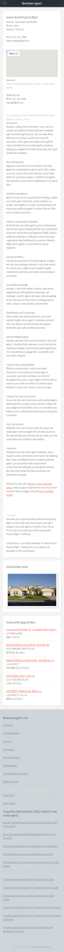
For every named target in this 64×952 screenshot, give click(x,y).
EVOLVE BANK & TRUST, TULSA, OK (20, 676)
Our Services (8, 749)
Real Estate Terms (11, 782)
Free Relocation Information (15, 774)
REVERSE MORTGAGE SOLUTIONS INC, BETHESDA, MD (27, 645)
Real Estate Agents (11, 757)
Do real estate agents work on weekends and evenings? (28, 854)
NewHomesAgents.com (40, 947)
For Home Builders (11, 733)
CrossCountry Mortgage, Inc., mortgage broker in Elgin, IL (31, 629)
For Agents (8, 725)
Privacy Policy (9, 795)
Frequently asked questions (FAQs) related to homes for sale (30, 888)
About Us (7, 741)
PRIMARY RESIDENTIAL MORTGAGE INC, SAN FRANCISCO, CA (30, 660)
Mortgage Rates (10, 765)
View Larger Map (10, 80)
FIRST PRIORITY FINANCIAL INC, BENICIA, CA (24, 691)
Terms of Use (9, 803)
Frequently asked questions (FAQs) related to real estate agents (32, 907)
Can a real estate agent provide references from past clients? (30, 846)
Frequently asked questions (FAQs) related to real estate (28, 879)
